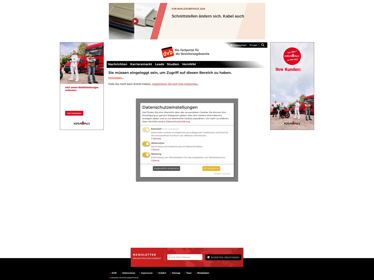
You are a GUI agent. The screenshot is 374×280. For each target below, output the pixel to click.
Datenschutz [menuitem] (128, 273)
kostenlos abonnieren (224, 257)
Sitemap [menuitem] (176, 273)
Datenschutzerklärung (178, 121)
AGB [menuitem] (114, 273)
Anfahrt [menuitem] (162, 273)
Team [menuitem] (189, 273)
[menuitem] (236, 45)
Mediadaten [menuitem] (203, 273)
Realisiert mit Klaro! (222, 174)
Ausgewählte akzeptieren (166, 168)
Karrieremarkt (141, 64)
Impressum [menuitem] (147, 273)
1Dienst (155, 149)
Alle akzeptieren (211, 168)
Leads (159, 64)
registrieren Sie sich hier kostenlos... (175, 84)
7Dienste (156, 138)
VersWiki (189, 64)
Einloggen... (116, 77)
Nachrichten (117, 64)
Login (254, 45)
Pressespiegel (239, 45)
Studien (173, 64)
